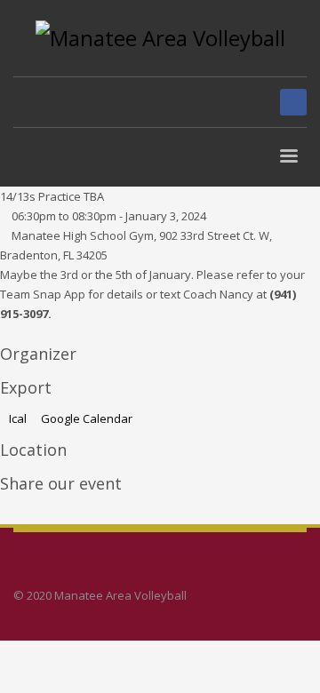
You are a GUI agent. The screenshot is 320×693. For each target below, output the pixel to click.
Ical (18, 418)
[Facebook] (293, 102)
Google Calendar (85, 418)
